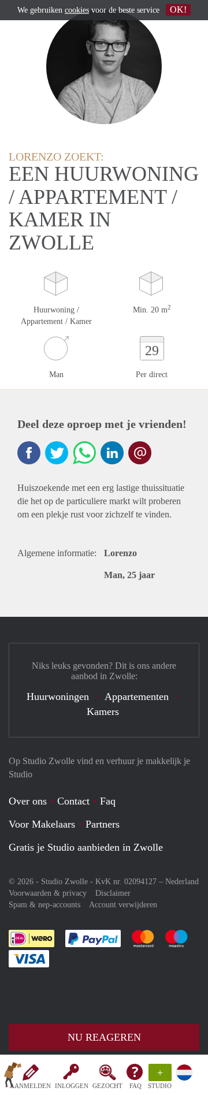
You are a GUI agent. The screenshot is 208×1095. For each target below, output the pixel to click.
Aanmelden (30, 1085)
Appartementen (137, 696)
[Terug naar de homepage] (12, 1077)
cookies (77, 10)
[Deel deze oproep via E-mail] (139, 452)
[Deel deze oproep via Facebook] (28, 452)
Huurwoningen (58, 696)
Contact (73, 801)
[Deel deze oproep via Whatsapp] (84, 452)
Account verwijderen (123, 904)
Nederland (182, 881)
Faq (108, 801)
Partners (103, 824)
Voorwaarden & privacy (48, 893)
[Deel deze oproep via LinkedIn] (112, 452)
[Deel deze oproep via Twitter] (56, 452)
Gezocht (107, 1085)
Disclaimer (113, 893)
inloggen (71, 1085)
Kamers (103, 711)
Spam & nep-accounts (44, 904)
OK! (178, 9)
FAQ (135, 1085)
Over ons (28, 801)
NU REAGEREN (104, 1037)
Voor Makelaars (42, 824)
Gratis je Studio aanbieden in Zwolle (86, 847)
